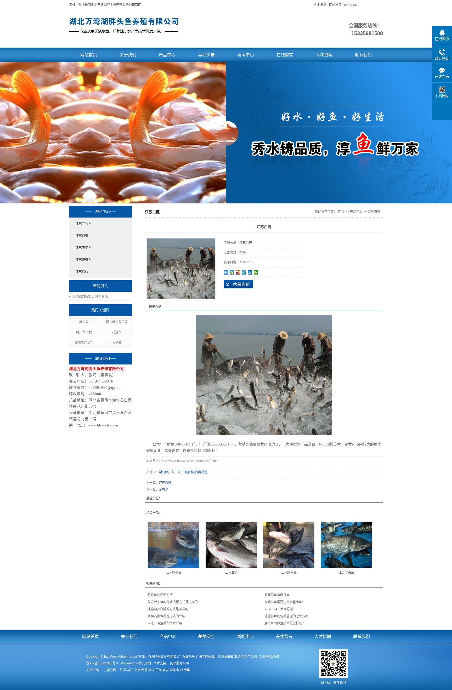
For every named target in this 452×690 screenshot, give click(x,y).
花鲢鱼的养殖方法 (160, 595)
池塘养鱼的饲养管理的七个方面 (286, 616)
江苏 (123, 670)
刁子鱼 (117, 342)
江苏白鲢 (82, 236)
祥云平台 (145, 663)
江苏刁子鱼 (83, 248)
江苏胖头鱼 (83, 224)
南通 (144, 670)
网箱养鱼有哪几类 (277, 595)
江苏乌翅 (82, 272)
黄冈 (158, 670)
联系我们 (363, 55)
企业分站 (320, 5)
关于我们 (128, 55)
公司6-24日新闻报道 (278, 609)
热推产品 (92, 670)
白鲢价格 (188, 472)
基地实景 (206, 55)
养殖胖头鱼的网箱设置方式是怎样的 (173, 602)
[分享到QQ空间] (232, 272)
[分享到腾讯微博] (244, 272)
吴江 (130, 670)
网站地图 (335, 5)
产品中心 (167, 55)
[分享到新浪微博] (238, 272)
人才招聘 (324, 55)
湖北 (173, 670)
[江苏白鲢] (231, 544)
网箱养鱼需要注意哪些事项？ (284, 602)
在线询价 (238, 284)
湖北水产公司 (84, 342)
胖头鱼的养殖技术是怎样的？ (284, 623)
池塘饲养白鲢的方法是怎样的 (168, 609)
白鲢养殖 (201, 472)
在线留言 (284, 55)
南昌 (187, 670)
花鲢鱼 (117, 332)
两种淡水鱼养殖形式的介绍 (166, 616)
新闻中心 (245, 55)
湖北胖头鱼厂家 (117, 322)
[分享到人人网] (250, 272)
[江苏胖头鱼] (174, 544)
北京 (137, 670)
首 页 (341, 212)
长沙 (180, 670)
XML (356, 5)
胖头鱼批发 (84, 332)
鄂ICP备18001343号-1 (102, 663)
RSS (347, 5)
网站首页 (88, 55)
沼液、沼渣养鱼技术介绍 (165, 623)
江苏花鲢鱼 (83, 260)
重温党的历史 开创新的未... (91, 296)
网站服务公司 (179, 663)
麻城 (165, 670)
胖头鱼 (84, 322)
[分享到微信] (256, 272)
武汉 (151, 670)
